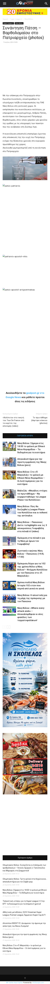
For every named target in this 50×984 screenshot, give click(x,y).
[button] (4, 3)
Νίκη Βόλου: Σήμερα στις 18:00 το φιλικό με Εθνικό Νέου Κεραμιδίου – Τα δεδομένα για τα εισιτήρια (25, 891)
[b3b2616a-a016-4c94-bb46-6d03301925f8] (25, 182)
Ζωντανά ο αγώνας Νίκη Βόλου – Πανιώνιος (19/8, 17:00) (30, 553)
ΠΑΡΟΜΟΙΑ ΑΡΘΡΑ (25, 436)
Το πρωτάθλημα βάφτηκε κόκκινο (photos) (39, 420)
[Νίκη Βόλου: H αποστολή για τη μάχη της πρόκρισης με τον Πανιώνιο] (9, 598)
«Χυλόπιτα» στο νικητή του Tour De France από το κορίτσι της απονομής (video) (13, 421)
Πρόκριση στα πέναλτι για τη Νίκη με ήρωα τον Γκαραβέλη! (31, 541)
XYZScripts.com (38, 982)
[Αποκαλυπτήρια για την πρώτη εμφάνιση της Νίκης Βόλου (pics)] (9, 462)
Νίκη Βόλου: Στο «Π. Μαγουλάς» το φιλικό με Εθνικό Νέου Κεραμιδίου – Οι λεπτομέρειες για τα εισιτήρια (31, 477)
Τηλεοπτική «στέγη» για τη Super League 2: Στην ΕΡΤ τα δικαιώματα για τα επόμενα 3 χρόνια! (24, 902)
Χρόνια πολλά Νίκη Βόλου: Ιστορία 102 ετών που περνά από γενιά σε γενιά (31, 585)
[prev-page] (4, 627)
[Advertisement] (25, 825)
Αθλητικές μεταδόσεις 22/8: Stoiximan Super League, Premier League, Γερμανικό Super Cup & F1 (24, 913)
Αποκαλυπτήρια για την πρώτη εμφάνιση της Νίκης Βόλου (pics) (32, 462)
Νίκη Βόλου (29, 19)
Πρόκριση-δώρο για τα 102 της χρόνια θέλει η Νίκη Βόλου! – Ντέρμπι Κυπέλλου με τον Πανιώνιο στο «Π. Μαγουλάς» (32, 569)
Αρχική (5, 19)
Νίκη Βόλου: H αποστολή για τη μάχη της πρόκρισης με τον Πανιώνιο (32, 598)
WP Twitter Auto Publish (14, 982)
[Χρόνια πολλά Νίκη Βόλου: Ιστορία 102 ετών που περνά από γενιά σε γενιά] (9, 585)
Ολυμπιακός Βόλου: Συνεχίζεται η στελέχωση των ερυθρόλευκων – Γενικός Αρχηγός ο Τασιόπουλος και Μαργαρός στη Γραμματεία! (24, 868)
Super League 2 (16, 19)
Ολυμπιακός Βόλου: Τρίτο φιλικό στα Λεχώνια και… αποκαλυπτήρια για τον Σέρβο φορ (25, 880)
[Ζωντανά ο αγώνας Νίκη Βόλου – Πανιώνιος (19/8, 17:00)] (9, 553)
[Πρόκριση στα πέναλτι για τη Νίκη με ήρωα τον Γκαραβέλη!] (9, 541)
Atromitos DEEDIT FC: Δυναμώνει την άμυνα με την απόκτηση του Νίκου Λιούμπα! (24, 924)
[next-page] (8, 627)
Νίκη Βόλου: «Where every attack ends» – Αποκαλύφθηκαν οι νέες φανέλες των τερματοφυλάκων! (30, 614)
